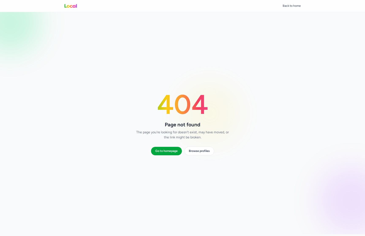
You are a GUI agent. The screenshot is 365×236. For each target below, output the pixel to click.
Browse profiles (199, 151)
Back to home (292, 6)
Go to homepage (166, 151)
